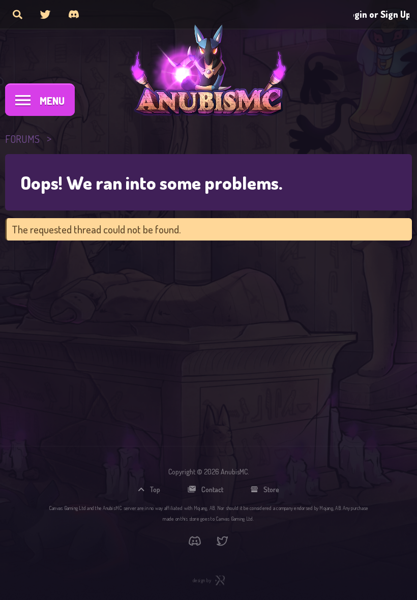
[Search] (17, 14)
